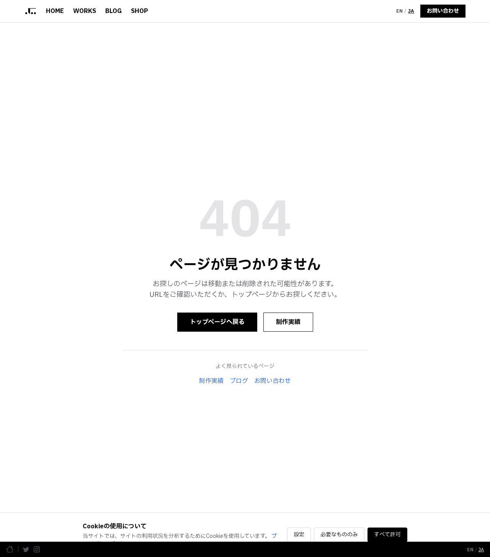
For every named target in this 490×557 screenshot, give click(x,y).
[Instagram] (37, 549)
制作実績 (288, 322)
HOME (55, 11)
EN (399, 11)
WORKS (84, 11)
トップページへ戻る (217, 322)
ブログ (239, 381)
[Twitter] (26, 549)
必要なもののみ (339, 535)
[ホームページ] (9, 549)
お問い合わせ (443, 11)
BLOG (113, 11)
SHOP (139, 11)
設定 (299, 535)
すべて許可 (387, 535)
